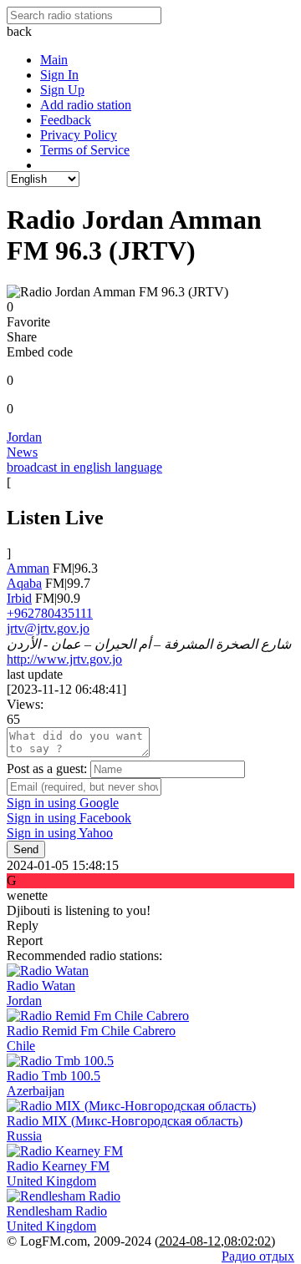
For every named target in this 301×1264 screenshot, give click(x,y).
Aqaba (24, 583)
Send (25, 849)
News (22, 452)
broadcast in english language (84, 467)
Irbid (19, 598)
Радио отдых (258, 1256)
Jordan (24, 437)
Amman (28, 568)
